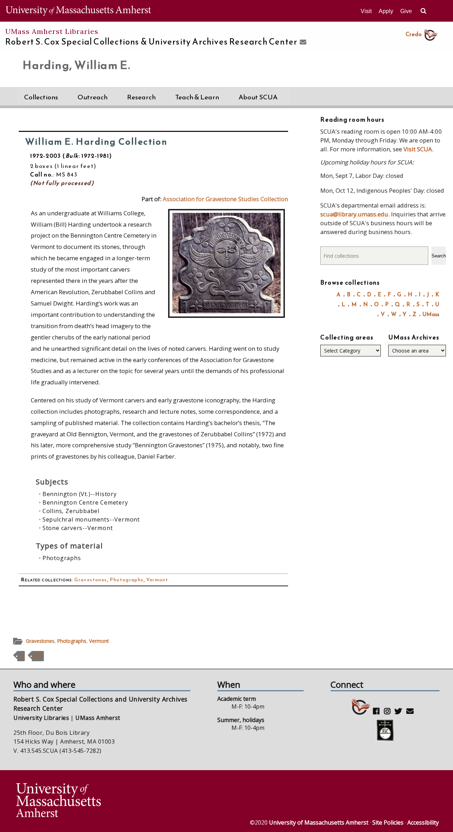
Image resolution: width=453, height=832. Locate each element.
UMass (431, 314)
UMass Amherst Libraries (51, 31)
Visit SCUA (417, 149)
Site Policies (387, 822)
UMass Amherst (97, 718)
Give (406, 11)
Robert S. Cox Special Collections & (151, 41)
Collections (41, 97)
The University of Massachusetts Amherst (78, 10)
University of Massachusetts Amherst (318, 822)
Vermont (157, 579)
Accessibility (423, 822)
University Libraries (41, 718)
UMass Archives (413, 337)
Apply (386, 11)
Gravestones (90, 579)
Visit (366, 11)
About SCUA (258, 97)
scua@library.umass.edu (354, 214)
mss (38, 656)
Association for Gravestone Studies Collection (225, 199)
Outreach (93, 97)
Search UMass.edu (423, 11)
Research (141, 97)
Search (438, 255)
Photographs (126, 579)
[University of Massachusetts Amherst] (120, 801)
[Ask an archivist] (302, 42)
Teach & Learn (197, 97)
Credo (414, 34)
